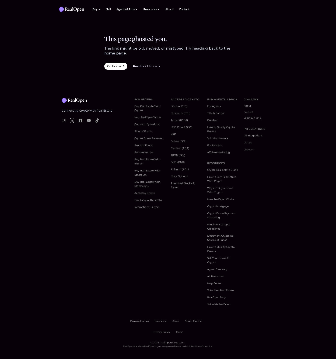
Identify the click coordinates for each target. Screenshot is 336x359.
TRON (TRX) (178, 155)
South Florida (193, 321)
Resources (150, 9)
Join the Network (217, 138)
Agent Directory (217, 269)
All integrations (253, 135)
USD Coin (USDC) (181, 127)
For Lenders (214, 145)
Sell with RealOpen (218, 304)
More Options (179, 176)
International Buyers (146, 207)
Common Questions (146, 124)
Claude (248, 142)
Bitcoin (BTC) (179, 106)
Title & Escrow (215, 113)
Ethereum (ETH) (180, 113)
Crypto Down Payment (148, 138)
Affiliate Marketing (218, 152)
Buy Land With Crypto (148, 200)
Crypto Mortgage (218, 206)
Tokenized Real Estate (220, 290)
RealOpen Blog (216, 297)
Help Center (214, 283)
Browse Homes (143, 152)
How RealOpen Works (147, 117)
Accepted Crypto (144, 193)
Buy (94, 9)
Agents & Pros (125, 9)
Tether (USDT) (179, 120)
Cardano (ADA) (180, 148)
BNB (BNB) (178, 162)
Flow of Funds (143, 131)
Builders (212, 120)
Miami (175, 321)
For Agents (214, 106)
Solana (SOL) (179, 141)
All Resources (215, 276)
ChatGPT (249, 149)
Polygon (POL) (180, 169)
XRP (173, 134)
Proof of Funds (143, 145)
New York (160, 321)
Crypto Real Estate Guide (222, 169)
